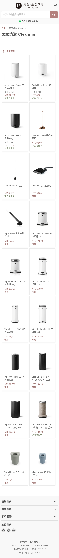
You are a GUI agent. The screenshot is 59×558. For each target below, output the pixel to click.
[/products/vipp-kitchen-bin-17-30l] (42, 313)
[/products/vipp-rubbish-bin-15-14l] (42, 408)
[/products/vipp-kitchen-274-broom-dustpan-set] (42, 170)
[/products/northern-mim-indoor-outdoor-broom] (15, 170)
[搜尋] (54, 14)
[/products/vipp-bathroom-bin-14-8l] (15, 265)
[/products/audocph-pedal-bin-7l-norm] (15, 119)
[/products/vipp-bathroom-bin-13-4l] (42, 217)
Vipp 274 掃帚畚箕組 (41, 185)
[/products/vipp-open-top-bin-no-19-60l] (15, 408)
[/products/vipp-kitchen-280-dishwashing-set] (15, 217)
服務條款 (23, 542)
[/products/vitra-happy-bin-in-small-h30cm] (42, 456)
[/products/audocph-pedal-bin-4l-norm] (42, 69)
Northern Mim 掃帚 (13, 185)
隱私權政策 (35, 542)
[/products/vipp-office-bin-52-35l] (15, 361)
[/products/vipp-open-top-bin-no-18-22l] (42, 361)
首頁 (3, 28)
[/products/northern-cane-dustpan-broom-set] (42, 119)
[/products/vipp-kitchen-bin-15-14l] (42, 265)
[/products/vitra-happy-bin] (15, 456)
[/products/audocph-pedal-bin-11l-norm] (15, 69)
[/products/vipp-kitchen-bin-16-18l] (15, 313)
